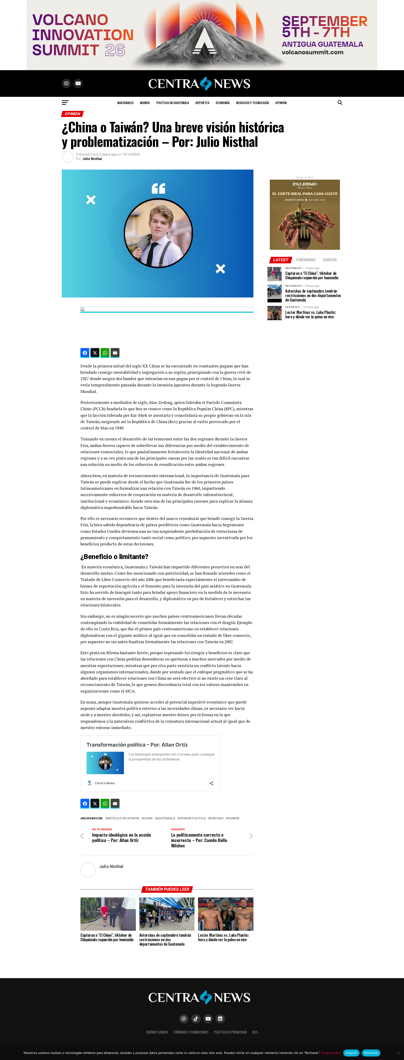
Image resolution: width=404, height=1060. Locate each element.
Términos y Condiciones (191, 1032)
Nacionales (125, 102)
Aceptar (351, 1053)
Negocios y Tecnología (252, 102)
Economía (223, 102)
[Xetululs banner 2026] (166, 310)
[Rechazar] (398, 1053)
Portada (217, 818)
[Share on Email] (115, 353)
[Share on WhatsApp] (105, 353)
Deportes (202, 102)
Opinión (281, 102)
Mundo (145, 102)
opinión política (192, 818)
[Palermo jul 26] (305, 249)
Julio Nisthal (92, 159)
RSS (255, 1032)
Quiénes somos (157, 1032)
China (148, 818)
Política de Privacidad (230, 1032)
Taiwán (233, 818)
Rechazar (371, 1053)
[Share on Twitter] (94, 353)
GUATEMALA (166, 818)
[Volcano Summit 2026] (202, 69)
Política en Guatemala (172, 102)
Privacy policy (331, 1053)
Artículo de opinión (123, 818)
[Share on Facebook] (84, 353)
